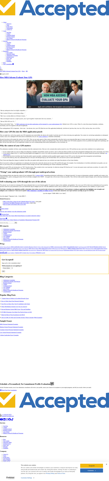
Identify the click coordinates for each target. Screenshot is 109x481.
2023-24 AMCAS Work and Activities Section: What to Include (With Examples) (21, 317)
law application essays (16, 248)
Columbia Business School (30, 247)
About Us (8, 23)
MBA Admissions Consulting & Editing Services (40, 190)
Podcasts (8, 60)
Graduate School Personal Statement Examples (12, 329)
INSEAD (104, 246)
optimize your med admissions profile (87, 250)
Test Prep (8, 32)
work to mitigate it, (43, 136)
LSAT (23, 248)
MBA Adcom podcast (33, 248)
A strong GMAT (39, 175)
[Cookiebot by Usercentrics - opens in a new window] (10, 478)
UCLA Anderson (32, 252)
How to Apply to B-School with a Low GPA (14, 204)
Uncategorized (7, 240)
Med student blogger (32, 250)
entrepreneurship (58, 247)
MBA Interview (64, 248)
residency (13, 252)
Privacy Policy (7, 460)
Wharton (38, 252)
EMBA (52, 247)
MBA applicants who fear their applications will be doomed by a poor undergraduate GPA (39, 124)
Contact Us (9, 29)
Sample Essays (10, 57)
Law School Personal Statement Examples (10, 332)
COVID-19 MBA (40, 246)
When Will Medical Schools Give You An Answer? (14, 306)
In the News (9, 26)
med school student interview (19, 250)
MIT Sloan (45, 250)
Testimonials (9, 28)
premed (9, 252)
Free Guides (9, 52)
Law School (9, 38)
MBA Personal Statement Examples (9, 324)
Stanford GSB (18, 252)
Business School (10, 36)
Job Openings (6, 458)
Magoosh (26, 248)
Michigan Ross (40, 250)
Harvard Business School (95, 247)
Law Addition (6, 236)
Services (5, 41)
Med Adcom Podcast (90, 248)
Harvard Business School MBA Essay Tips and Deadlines (15, 309)
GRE (88, 247)
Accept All (91, 465)
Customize (91, 470)
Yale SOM (43, 252)
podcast (3, 252)
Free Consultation (7, 64)
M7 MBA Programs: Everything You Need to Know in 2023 (16, 312)
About (4, 22)
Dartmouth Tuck (47, 247)
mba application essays (45, 248)
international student (5, 248)
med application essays (100, 248)
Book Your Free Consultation (9, 390)
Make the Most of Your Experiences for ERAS (13, 315)
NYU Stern (76, 250)
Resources (5, 51)
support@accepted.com (8, 416)
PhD (97, 250)
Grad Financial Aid (82, 247)
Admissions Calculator (12, 55)
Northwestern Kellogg (68, 250)
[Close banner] (106, 464)
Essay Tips (9, 58)
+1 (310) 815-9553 (6, 414)
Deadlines (8, 61)
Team (7, 25)
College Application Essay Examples (9, 335)
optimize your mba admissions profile (16, 211)
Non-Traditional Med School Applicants (55, 250)
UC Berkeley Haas (25, 252)
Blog (4, 62)
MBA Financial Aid (56, 248)
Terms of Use (6, 461)
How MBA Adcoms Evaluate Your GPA (10, 71)
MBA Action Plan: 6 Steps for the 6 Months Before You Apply (19, 201)
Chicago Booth (6, 247)
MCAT (84, 248)
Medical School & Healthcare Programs (16, 39)
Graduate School (10, 35)
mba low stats (3, 211)
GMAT (64, 247)
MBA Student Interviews (75, 248)
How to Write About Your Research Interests (12, 301)
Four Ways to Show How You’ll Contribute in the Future (15, 304)
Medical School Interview (5, 250)
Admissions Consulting (9, 229)
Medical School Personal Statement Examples (11, 327)
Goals (4, 31)
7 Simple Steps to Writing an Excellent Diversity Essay (15, 298)
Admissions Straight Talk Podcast (11, 230)
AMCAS (1, 246)
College (8, 34)
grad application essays (72, 247)
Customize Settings (26, 478)
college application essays (16, 247)
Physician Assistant (101, 250)
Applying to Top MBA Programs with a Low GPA (16, 203)
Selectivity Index (10, 54)
